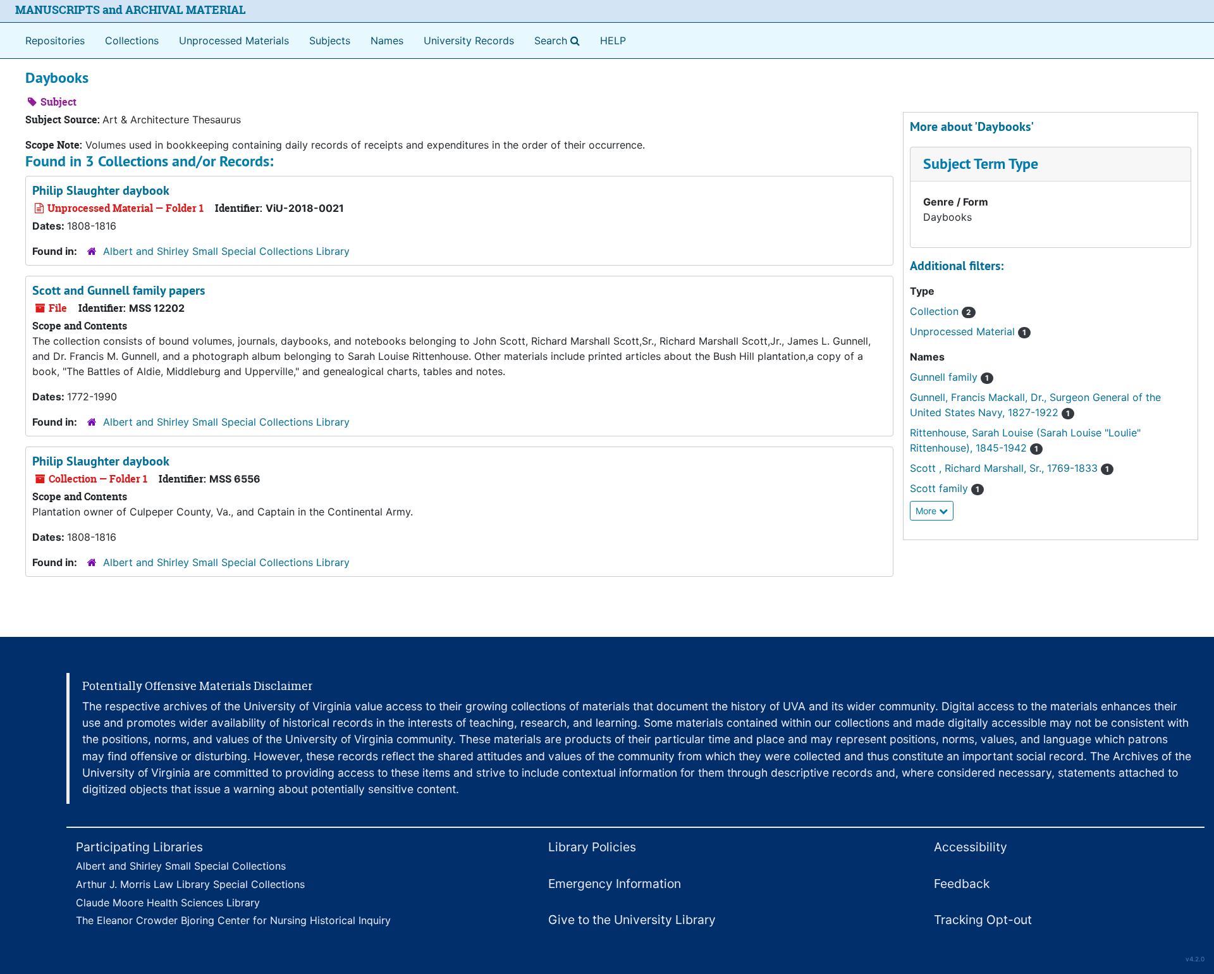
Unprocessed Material (968, 331)
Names (387, 40)
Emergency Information (614, 883)
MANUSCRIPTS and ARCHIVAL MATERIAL (130, 10)
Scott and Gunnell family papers (118, 290)
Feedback (962, 883)
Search (559, 40)
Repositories (55, 40)
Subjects (329, 40)
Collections (132, 40)
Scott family (944, 488)
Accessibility (970, 846)
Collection (940, 311)
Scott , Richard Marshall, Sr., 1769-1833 (1009, 468)
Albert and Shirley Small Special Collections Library (226, 251)
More (927, 510)
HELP (613, 40)
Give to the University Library (632, 919)
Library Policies (592, 846)
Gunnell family (949, 377)
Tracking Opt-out (983, 919)
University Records (469, 40)
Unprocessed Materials (234, 40)
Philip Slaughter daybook (100, 190)
